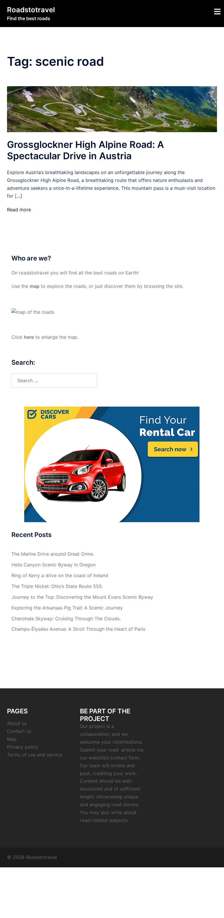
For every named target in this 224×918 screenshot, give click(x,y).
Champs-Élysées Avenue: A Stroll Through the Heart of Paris (78, 629)
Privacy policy (22, 747)
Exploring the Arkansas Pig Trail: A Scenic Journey (67, 608)
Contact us (19, 731)
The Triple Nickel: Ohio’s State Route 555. (57, 586)
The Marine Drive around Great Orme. (52, 554)
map (34, 286)
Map (12, 739)
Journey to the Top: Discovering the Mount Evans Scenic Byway (82, 597)
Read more (19, 209)
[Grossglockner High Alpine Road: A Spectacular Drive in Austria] (112, 109)
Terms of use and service (34, 755)
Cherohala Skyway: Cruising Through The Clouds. (66, 618)
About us (17, 723)
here (29, 337)
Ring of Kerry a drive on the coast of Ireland (59, 575)
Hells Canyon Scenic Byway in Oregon (53, 565)
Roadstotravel (31, 10)
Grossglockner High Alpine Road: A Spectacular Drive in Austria (85, 150)
